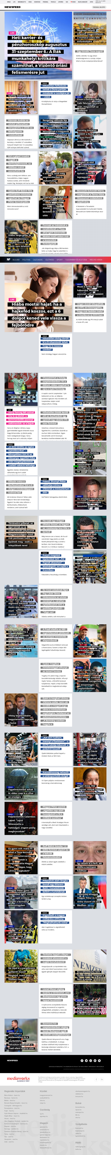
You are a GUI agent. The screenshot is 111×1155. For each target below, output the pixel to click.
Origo (9, 2)
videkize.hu (79, 1094)
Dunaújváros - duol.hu (12, 1108)
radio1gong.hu (80, 1147)
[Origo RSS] (99, 1060)
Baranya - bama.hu (11, 1098)
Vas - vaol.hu (8, 1137)
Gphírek (60, 2)
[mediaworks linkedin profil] (102, 1079)
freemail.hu (79, 1128)
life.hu (77, 1115)
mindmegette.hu (45, 1142)
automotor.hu (44, 1129)
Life (14, 2)
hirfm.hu (78, 1149)
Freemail (45, 2)
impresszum (92, 1066)
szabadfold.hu (45, 1098)
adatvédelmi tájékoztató (55, 1066)
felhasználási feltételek (71, 1066)
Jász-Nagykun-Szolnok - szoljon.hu (16, 1121)
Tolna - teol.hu (9, 1134)
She (67, 2)
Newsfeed (37, 2)
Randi (74, 2)
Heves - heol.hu (9, 1118)
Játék (91, 2)
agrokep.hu (44, 1116)
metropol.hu (79, 1112)
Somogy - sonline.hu (11, 1129)
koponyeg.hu (79, 1131)
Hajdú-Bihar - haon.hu (12, 1116)
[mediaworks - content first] (18, 1079)
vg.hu (42, 1114)
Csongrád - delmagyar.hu (13, 1105)
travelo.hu (43, 1145)
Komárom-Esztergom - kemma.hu (16, 1124)
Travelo (53, 2)
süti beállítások (83, 1066)
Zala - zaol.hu (9, 1142)
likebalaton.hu (44, 1137)
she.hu (77, 1117)
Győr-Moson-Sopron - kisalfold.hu (16, 1113)
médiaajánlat (100, 1066)
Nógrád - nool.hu (10, 1126)
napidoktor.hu (44, 1140)
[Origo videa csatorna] (95, 1060)
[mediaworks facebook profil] (96, 1079)
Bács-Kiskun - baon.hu (12, 1095)
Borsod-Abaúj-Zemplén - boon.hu (15, 1103)
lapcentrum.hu (80, 1136)
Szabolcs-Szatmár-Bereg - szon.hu (16, 1131)
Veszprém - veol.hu (11, 1139)
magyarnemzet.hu (46, 1095)
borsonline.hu (80, 1107)
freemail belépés (99, 7)
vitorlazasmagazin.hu (82, 1091)
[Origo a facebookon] (82, 1060)
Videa (30, 2)
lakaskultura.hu (45, 1132)
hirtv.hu (42, 1100)
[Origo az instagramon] (90, 1060)
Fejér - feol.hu (9, 1111)
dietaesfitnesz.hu (45, 1148)
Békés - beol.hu (9, 1100)
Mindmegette (22, 2)
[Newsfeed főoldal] (12, 1060)
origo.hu (43, 1103)
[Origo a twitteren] (86, 1060)
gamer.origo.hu (45, 1135)
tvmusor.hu (79, 1096)
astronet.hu (44, 1127)
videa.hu (78, 1133)
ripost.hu (78, 1110)
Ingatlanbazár (82, 2)
